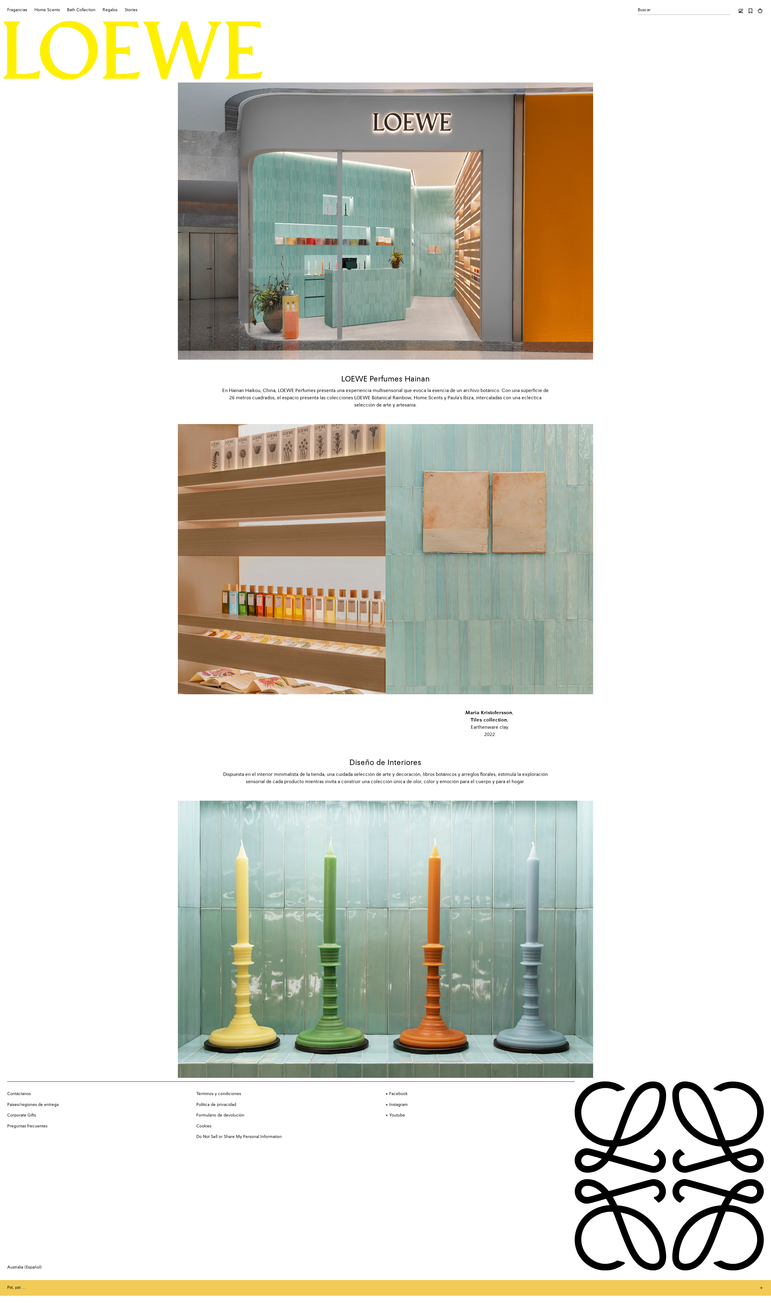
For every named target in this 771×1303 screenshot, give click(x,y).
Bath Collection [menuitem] (81, 10)
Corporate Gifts (21, 1115)
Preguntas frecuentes (27, 1126)
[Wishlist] (750, 11)
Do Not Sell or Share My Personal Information (239, 1137)
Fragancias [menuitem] (17, 10)
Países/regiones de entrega (33, 1105)
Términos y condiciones (218, 1094)
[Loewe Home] (133, 50)
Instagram (398, 1105)
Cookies (203, 1126)
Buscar (644, 10)
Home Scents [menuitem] (47, 10)
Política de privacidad (216, 1105)
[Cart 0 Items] (760, 11)
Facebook (398, 1094)
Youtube (397, 1115)
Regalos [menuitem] (110, 10)
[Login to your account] (740, 11)
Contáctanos (19, 1094)
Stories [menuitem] (131, 10)
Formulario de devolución (220, 1115)
